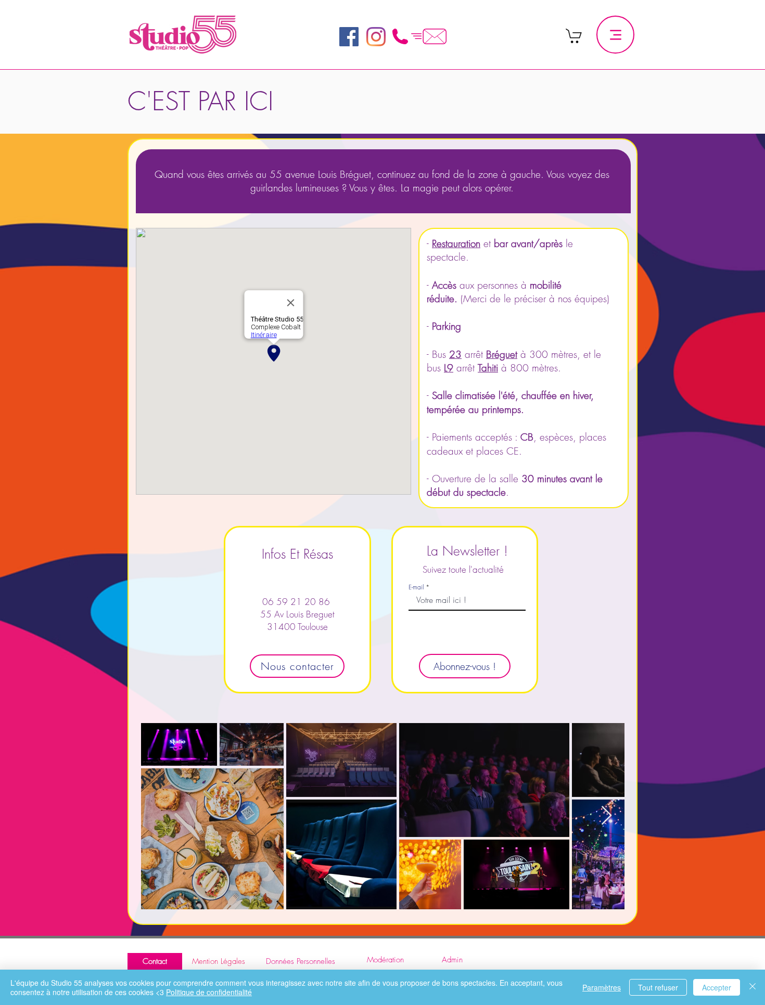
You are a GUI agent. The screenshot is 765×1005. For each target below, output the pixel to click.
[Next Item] (607, 816)
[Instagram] (376, 36)
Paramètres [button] (601, 987)
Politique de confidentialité (209, 992)
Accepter (716, 987)
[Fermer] (752, 987)
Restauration (456, 243)
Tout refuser (658, 987)
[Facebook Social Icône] (349, 36)
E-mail (416, 587)
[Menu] (615, 35)
